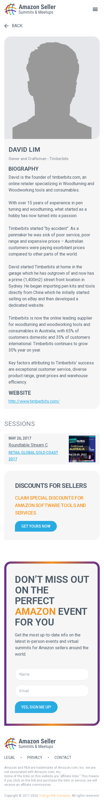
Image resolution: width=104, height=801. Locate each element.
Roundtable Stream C (28, 445)
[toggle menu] (95, 9)
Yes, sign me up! (36, 707)
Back (17, 25)
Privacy (34, 757)
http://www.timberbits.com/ (34, 401)
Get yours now (35, 526)
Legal (9, 757)
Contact (62, 757)
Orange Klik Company (54, 796)
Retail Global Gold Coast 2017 (33, 456)
